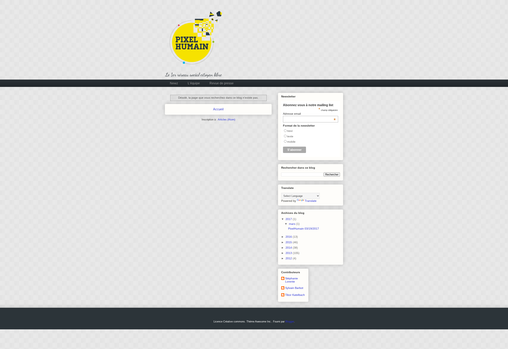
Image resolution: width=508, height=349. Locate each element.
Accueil (218, 109)
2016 (289, 236)
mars (292, 223)
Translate (311, 200)
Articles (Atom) (226, 119)
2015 (289, 242)
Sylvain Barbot (294, 287)
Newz (174, 83)
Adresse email (309, 113)
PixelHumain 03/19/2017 (303, 228)
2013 (289, 253)
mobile (291, 141)
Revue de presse (222, 83)
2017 (289, 219)
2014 (289, 247)
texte (290, 136)
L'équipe (194, 83)
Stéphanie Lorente (291, 280)
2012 (289, 258)
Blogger (289, 321)
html (289, 131)
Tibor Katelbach (295, 294)
